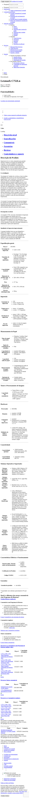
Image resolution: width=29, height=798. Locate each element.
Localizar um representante (11, 754)
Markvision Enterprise (19, 67)
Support (6, 760)
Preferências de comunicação (11, 758)
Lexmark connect (8, 766)
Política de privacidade (9, 780)
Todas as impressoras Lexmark (18, 10)
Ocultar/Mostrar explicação (8, 599)
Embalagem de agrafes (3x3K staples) (6, 687)
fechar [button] (2, 677)
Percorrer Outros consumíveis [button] (9, 680)
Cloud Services (17, 38)
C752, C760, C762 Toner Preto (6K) (6, 715)
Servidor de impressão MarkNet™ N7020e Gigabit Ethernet (8, 731)
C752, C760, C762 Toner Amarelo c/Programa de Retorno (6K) (7, 667)
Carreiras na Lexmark (9, 748)
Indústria (16, 33)
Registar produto (18, 58)
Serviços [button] (6, 45)
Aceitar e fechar (5, 795)
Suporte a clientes (14, 52)
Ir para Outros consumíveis (7, 642)
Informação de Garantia (16, 49)
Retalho (15, 35)
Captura (16, 42)
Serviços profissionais (15, 51)
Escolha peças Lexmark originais (18, 19)
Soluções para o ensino (19, 32)
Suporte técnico (17, 57)
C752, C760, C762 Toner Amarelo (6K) (6, 711)
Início (5, 746)
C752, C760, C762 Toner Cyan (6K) (6, 708)
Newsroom (7, 757)
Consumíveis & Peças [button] (9, 12)
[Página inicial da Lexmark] (16, 1)
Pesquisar (6, 4)
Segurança (16, 39)
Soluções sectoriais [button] (8, 23)
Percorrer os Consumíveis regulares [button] (10, 698)
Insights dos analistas (9, 750)
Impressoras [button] (7, 9)
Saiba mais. (12, 627)
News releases (7, 751)
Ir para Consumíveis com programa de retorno (12, 617)
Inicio (5, 72)
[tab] (16, 135)
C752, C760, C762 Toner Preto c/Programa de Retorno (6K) (7, 672)
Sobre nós (6, 747)
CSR (5, 764)
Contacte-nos (7, 756)
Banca (15, 26)
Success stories (7, 763)
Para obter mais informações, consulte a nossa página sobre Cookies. (14, 792)
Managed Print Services (16, 47)
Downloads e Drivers (19, 63)
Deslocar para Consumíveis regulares (10, 630)
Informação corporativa (10, 778)
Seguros (16, 28)
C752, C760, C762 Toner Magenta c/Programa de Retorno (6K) (7, 656)
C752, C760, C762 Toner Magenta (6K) (6, 705)
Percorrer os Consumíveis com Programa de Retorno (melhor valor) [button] (13, 646)
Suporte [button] (6, 54)
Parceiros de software (19, 44)
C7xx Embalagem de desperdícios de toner (6, 690)
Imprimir (16, 41)
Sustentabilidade (8, 767)
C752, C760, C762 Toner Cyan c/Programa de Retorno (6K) (7, 661)
